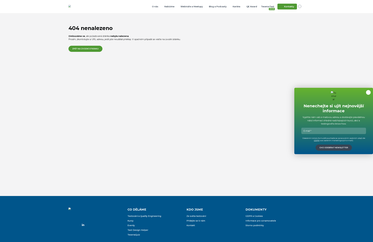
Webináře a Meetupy (192, 6)
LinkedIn (83, 224)
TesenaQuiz (133, 234)
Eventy (131, 225)
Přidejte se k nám (195, 220)
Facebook (70, 224)
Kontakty (289, 6)
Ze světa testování (196, 216)
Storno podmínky (255, 225)
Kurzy (130, 220)
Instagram (77, 224)
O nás (155, 6)
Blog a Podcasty (218, 6)
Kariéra (236, 6)
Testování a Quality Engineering (144, 216)
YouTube (89, 224)
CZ (301, 6)
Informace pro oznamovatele (261, 220)
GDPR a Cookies (254, 216)
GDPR (316, 140)
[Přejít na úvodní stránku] (83, 6)
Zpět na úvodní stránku (85, 49)
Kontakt (190, 225)
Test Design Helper (137, 230)
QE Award (251, 6)
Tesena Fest (268, 7)
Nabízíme (169, 6)
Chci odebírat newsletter (333, 147)
